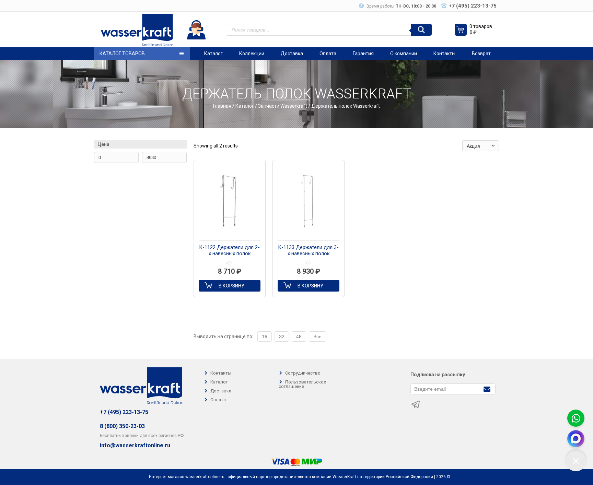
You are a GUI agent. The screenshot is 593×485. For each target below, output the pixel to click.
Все (317, 336)
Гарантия (363, 53)
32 (281, 336)
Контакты (444, 53)
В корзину (231, 285)
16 (264, 336)
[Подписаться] (487, 388)
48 (299, 336)
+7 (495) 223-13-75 (124, 412)
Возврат (481, 53)
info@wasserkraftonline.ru (135, 445)
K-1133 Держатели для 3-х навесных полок (308, 250)
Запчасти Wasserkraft (282, 106)
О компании (403, 53)
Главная (222, 106)
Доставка (292, 53)
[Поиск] (421, 30)
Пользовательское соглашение (302, 384)
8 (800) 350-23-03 (122, 426)
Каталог (213, 53)
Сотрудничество (303, 373)
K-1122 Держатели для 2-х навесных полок (229, 250)
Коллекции (251, 53)
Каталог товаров (122, 53)
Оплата (327, 53)
